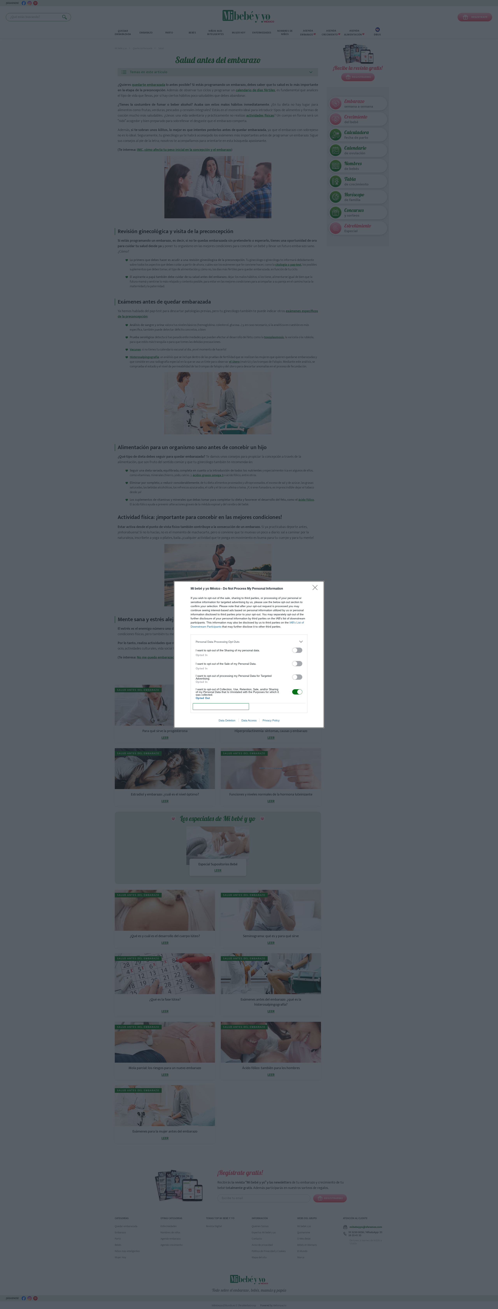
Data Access (249, 720)
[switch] (297, 650)
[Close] (316, 589)
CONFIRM (221, 706)
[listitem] (249, 642)
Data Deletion (227, 720)
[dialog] (249, 654)
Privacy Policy (271, 720)
